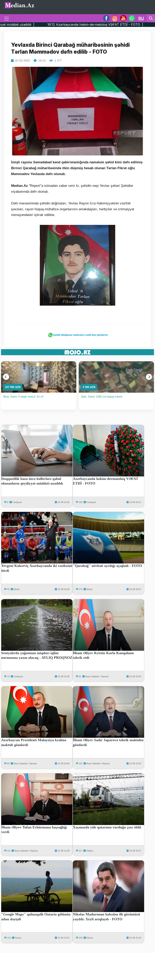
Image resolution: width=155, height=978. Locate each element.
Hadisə (89, 850)
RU (141, 18)
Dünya (18, 938)
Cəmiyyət (17, 502)
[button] (6, 377)
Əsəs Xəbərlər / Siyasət (96, 676)
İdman (17, 589)
